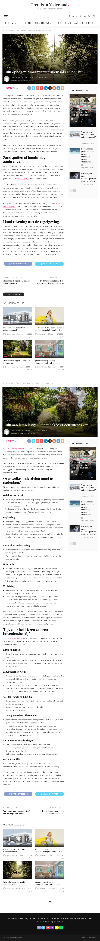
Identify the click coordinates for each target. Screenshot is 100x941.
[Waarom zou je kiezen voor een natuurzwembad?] (17, 316)
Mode (58, 23)
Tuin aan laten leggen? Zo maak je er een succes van (16, 282)
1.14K (30, 370)
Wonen (49, 23)
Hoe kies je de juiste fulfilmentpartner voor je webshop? (88, 177)
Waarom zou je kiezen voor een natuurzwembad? (16, 329)
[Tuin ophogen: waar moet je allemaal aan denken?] (17, 870)
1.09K (30, 891)
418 (63, 337)
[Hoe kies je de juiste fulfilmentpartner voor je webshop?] (75, 175)
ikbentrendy (15, 77)
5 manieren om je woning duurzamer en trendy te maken (47, 361)
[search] (94, 16)
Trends (67, 23)
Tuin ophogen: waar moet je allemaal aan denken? (53, 812)
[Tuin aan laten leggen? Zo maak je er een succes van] (17, 349)
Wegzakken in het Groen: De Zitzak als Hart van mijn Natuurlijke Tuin (49, 329)
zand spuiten (23, 178)
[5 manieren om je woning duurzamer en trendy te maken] (49, 349)
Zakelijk (78, 23)
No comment (43, 77)
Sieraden (39, 23)
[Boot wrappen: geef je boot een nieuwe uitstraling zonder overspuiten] (75, 151)
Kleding (28, 23)
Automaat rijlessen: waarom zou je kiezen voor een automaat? (81, 112)
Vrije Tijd (16, 23)
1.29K (62, 370)
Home (6, 23)
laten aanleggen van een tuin (19, 448)
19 (31, 337)
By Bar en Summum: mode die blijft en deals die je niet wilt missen (50, 282)
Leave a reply (12, 294)
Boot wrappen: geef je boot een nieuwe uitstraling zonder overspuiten (87, 155)
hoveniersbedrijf (19, 638)
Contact (89, 23)
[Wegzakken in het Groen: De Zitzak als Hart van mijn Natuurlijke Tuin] (49, 316)
